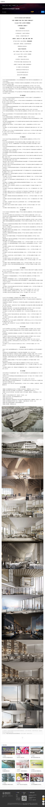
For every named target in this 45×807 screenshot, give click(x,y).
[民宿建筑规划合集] (8, 764)
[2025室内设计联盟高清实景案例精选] (36, 764)
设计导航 (36, 5)
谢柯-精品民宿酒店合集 (35, 757)
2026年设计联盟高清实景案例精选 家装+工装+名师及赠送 (8, 757)
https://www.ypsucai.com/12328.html (13, 733)
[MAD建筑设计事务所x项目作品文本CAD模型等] (8, 777)
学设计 (6, 5)
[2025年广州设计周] (22, 750)
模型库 (15, 5)
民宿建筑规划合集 (5, 771)
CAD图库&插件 (18, 798)
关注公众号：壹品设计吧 (32, 799)
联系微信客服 (31, 797)
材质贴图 (21, 5)
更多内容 (31, 5)
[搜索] (36, 12)
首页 (3, 5)
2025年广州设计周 (20, 757)
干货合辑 (4, 769)
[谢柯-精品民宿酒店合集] (36, 750)
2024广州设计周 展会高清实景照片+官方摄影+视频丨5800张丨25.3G (22, 784)
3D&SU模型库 (18, 799)
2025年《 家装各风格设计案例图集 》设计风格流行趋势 (22, 771)
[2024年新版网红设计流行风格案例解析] (36, 777)
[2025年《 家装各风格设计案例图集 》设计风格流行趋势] (22, 764)
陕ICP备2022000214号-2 (34, 804)
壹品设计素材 (25, 804)
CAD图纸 (25, 5)
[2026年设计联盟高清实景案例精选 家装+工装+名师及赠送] (8, 750)
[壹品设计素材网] (3, 1)
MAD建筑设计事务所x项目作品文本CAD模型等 (8, 784)
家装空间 (19, 769)
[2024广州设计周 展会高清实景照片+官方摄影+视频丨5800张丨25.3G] (22, 777)
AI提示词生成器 (5, 8)
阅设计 (11, 5)
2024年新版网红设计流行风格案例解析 (36, 784)
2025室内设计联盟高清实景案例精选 (36, 771)
